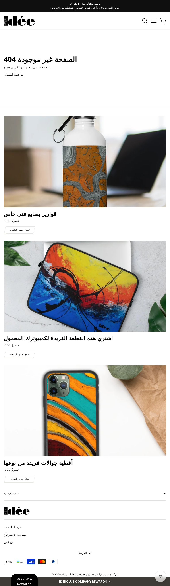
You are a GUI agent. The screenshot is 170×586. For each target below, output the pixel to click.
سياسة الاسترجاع (15, 534)
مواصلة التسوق (14, 74)
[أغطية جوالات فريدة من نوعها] (85, 410)
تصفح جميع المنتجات (20, 230)
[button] (85, 581)
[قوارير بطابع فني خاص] (85, 161)
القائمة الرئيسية (11, 493)
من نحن (9, 542)
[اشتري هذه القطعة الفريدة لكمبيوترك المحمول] (85, 286)
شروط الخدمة (13, 527)
